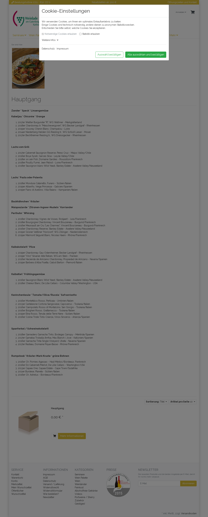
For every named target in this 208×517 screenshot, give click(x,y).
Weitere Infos (49, 40)
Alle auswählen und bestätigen (145, 54)
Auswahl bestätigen (109, 54)
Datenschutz (48, 48)
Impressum (63, 48)
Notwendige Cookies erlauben (61, 34)
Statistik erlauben (91, 34)
